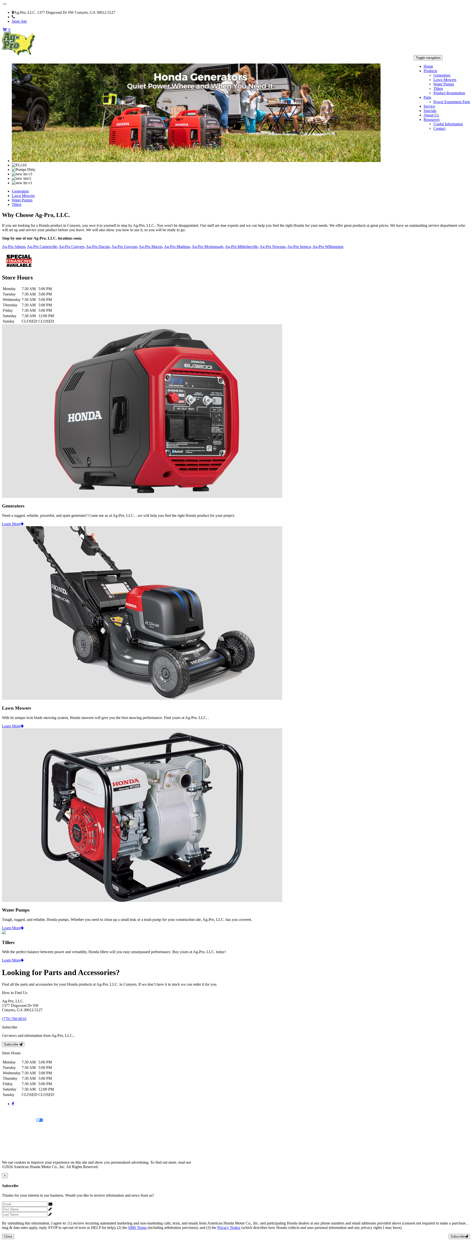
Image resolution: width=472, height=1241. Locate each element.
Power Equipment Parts (451, 102)
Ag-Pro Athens (13, 247)
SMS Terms (11, 1137)
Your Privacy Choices (19, 1120)
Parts (427, 97)
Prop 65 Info (12, 1145)
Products (430, 71)
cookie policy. (203, 1162)
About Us (431, 115)
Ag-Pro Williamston (327, 247)
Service (429, 106)
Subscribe (11, 1044)
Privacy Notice (13, 1112)
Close (8, 1236)
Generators (441, 75)
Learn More (11, 524)
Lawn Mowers (444, 80)
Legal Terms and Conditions (24, 1129)
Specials (430, 111)
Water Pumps (443, 84)
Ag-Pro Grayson (124, 247)
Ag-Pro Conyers (71, 247)
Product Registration (449, 93)
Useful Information (448, 124)
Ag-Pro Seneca (299, 247)
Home (428, 66)
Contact (439, 128)
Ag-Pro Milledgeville (241, 247)
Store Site (19, 21)
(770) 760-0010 (27, 17)
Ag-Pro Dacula (98, 247)
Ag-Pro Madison (177, 247)
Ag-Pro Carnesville (42, 247)
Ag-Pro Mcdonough (207, 247)
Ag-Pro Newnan (272, 247)
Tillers (438, 88)
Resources (432, 119)
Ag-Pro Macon (150, 247)
